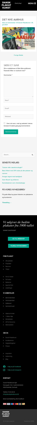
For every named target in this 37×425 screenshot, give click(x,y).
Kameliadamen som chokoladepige (13, 183)
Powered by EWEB (29, 421)
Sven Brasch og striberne (10, 180)
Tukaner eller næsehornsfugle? (12, 167)
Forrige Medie (18, 55)
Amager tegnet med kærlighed (12, 176)
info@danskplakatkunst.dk (11, 394)
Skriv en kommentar (8, 22)
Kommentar (8, 75)
